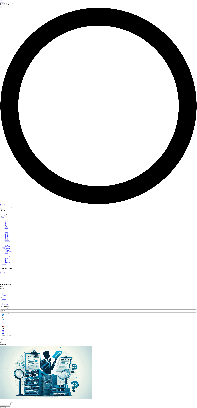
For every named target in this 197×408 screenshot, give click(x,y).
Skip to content (3, 0)
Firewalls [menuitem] (6, 249)
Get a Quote (4, 294)
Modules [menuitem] (6, 252)
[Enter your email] (2, 311)
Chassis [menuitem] (6, 261)
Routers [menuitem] (3, 247)
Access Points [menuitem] (7, 250)
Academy (4, 264)
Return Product (5, 304)
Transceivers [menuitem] (7, 255)
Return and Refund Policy (7, 303)
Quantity (11, 402)
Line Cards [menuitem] (7, 258)
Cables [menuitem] (6, 259)
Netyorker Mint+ (5, 293)
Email (2, 310)
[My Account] (2, 206)
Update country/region (4, 335)
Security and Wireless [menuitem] (6, 248)
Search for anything (3, 3)
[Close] (1, 341)
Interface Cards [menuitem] (7, 256)
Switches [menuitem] (4, 218)
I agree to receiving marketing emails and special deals (12, 313)
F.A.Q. (3, 292)
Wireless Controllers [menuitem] (8, 251)
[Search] (1, 7)
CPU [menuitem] (5, 260)
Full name (12, 403)
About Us (4, 299)
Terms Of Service (5, 301)
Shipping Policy (5, 302)
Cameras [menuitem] (6, 253)
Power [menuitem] (6, 257)
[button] (3, 204)
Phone (11, 405)
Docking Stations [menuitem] (8, 262)
